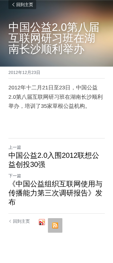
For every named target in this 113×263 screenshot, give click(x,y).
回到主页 (24, 4)
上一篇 (14, 147)
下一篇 (14, 175)
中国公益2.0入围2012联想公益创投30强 (53, 159)
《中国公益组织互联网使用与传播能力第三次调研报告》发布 (55, 193)
